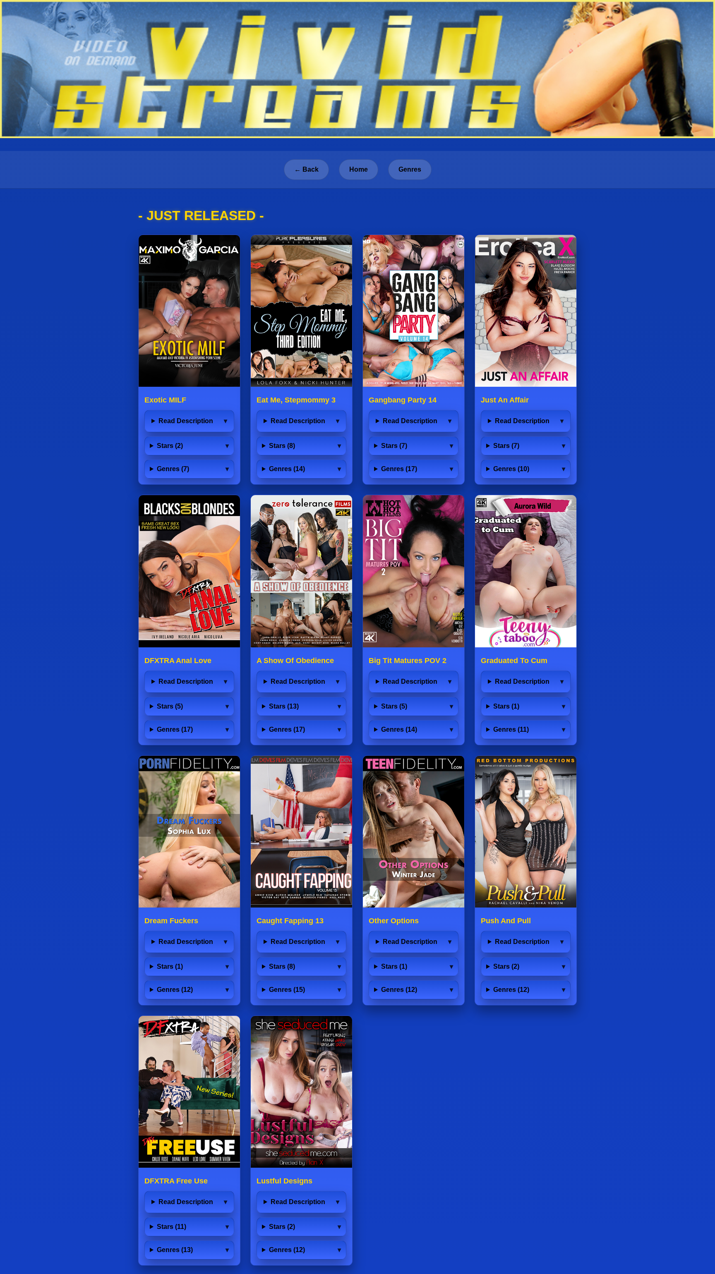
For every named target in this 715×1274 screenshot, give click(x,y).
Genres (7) (173, 468)
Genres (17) (399, 468)
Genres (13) (175, 1249)
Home (358, 169)
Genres (409, 169)
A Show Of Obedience (295, 660)
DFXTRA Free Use (176, 1181)
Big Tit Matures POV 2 (407, 660)
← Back (306, 169)
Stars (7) (394, 445)
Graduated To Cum (514, 660)
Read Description (185, 420)
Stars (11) (171, 1226)
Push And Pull (506, 921)
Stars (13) (284, 706)
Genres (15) (287, 989)
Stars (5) (170, 706)
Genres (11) (511, 729)
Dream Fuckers (171, 921)
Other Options (394, 921)
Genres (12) (175, 989)
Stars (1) (506, 706)
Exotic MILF (165, 400)
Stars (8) (282, 445)
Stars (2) (170, 445)
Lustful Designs (284, 1181)
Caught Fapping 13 (290, 921)
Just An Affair (505, 400)
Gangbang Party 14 (403, 400)
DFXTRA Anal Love (177, 660)
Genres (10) (511, 468)
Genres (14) (287, 468)
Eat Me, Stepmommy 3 (296, 400)
